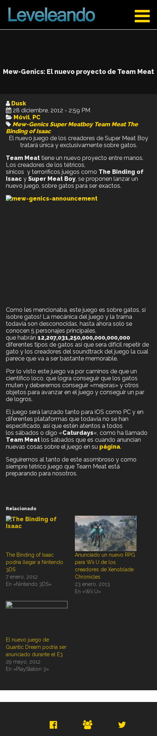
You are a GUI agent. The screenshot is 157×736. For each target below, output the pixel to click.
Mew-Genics (30, 124)
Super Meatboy (71, 124)
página (109, 446)
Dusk (18, 103)
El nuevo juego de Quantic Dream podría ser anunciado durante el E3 (36, 647)
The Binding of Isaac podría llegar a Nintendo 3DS (34, 562)
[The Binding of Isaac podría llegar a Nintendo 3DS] (37, 533)
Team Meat (110, 124)
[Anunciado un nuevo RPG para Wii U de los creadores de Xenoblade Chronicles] (106, 533)
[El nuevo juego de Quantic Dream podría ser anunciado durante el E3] (37, 618)
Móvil (22, 117)
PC (36, 117)
